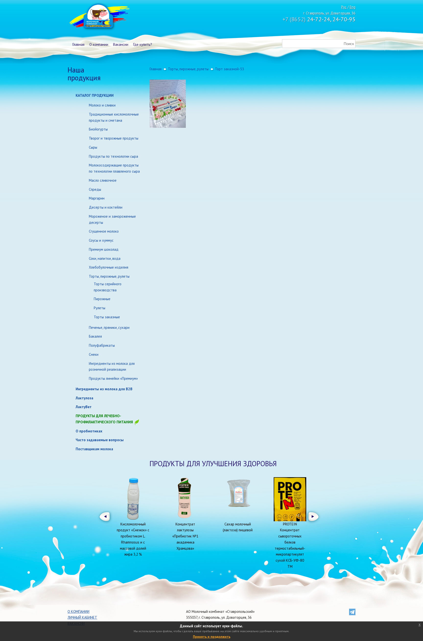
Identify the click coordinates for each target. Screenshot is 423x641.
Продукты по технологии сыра (113, 156)
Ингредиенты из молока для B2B (104, 389)
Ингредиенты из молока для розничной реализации (112, 366)
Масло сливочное (103, 180)
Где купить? (142, 44)
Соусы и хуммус (101, 240)
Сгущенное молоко (104, 231)
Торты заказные (107, 317)
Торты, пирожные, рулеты (109, 276)
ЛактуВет (84, 406)
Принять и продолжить (211, 636)
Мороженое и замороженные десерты (112, 219)
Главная (78, 44)
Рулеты (99, 308)
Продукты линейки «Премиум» (113, 378)
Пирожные (102, 299)
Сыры (93, 147)
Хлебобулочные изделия (108, 267)
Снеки (93, 354)
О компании (98, 44)
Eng (352, 7)
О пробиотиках (89, 431)
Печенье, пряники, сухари (109, 327)
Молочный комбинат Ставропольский (99, 17)
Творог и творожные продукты (113, 138)
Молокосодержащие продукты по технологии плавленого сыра (114, 168)
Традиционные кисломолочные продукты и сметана (114, 117)
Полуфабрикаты (102, 345)
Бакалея (95, 336)
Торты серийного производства (107, 287)
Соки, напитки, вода (104, 258)
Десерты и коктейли (105, 207)
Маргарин (97, 198)
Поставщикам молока (94, 449)
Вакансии (120, 44)
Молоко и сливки (102, 105)
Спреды (95, 189)
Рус (344, 7)
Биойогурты (98, 129)
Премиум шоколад (103, 249)
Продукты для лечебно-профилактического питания (105, 419)
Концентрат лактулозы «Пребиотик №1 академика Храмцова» (185, 536)
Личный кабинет (82, 617)
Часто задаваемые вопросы (100, 440)
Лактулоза (84, 398)
